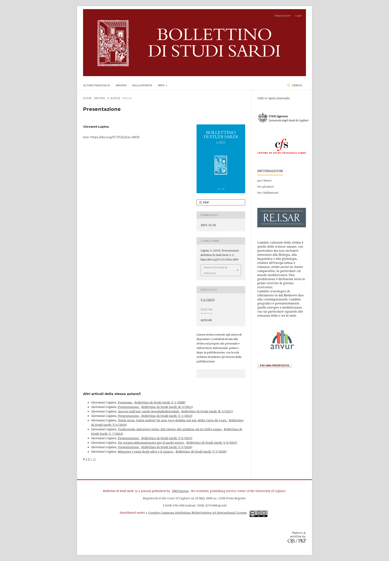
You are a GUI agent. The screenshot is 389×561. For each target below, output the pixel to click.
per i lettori (264, 180)
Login (298, 15)
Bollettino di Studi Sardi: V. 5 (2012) (166, 416)
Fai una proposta (274, 365)
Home (87, 98)
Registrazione (283, 15)
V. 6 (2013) (113, 98)
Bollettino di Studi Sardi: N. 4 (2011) (167, 407)
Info (161, 85)
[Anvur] (281, 348)
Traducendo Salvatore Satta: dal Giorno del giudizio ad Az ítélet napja (170, 429)
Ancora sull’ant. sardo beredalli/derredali (149, 411)
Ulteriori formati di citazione (215, 270)
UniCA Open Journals (273, 98)
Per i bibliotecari (267, 192)
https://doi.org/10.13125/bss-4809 (114, 137)
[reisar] (281, 226)
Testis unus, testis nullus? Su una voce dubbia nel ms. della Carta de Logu (172, 420)
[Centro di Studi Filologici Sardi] (281, 155)
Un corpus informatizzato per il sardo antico (151, 442)
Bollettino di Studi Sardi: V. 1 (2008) (160, 402)
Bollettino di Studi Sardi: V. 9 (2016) (166, 447)
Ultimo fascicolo (96, 85)
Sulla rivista (142, 85)
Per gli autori (265, 186)
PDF (205, 202)
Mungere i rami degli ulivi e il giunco (146, 451)
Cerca (296, 85)
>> (94, 459)
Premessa (125, 402)
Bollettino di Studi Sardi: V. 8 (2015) (166, 438)
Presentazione (129, 407)
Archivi (121, 85)
